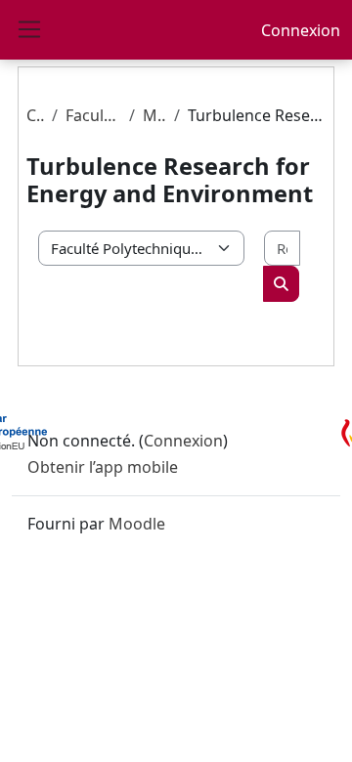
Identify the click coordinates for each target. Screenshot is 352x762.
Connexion (300, 30)
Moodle (137, 523)
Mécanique (155, 115)
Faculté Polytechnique (93, 115)
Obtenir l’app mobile (102, 467)
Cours (35, 115)
